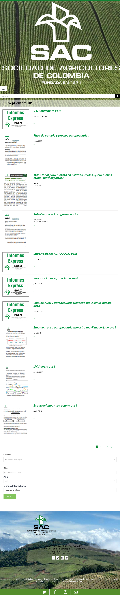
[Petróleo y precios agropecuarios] (15, 214)
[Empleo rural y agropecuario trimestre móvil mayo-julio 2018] (15, 327)
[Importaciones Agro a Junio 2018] (15, 278)
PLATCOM (80, 581)
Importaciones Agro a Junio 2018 (56, 278)
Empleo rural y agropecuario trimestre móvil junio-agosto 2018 (73, 304)
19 (107, 447)
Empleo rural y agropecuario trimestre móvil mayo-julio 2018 (75, 327)
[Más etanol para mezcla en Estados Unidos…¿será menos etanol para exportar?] (15, 174)
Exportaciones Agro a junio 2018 (55, 405)
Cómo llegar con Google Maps (60, 553)
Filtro (10, 496)
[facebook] (53, 558)
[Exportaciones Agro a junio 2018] (15, 405)
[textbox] (60, 459)
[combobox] (60, 459)
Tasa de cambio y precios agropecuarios (61, 135)
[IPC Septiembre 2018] (15, 110)
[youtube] (66, 558)
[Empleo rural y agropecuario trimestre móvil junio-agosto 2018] (15, 302)
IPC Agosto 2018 (44, 366)
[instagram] (62, 558)
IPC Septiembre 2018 (48, 111)
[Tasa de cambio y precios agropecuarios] (15, 135)
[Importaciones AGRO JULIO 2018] (15, 253)
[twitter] (57, 558)
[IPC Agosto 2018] (15, 366)
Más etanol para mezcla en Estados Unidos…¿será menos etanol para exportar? (73, 176)
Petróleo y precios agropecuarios (56, 214)
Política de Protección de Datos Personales (102, 579)
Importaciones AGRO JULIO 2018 (56, 253)
